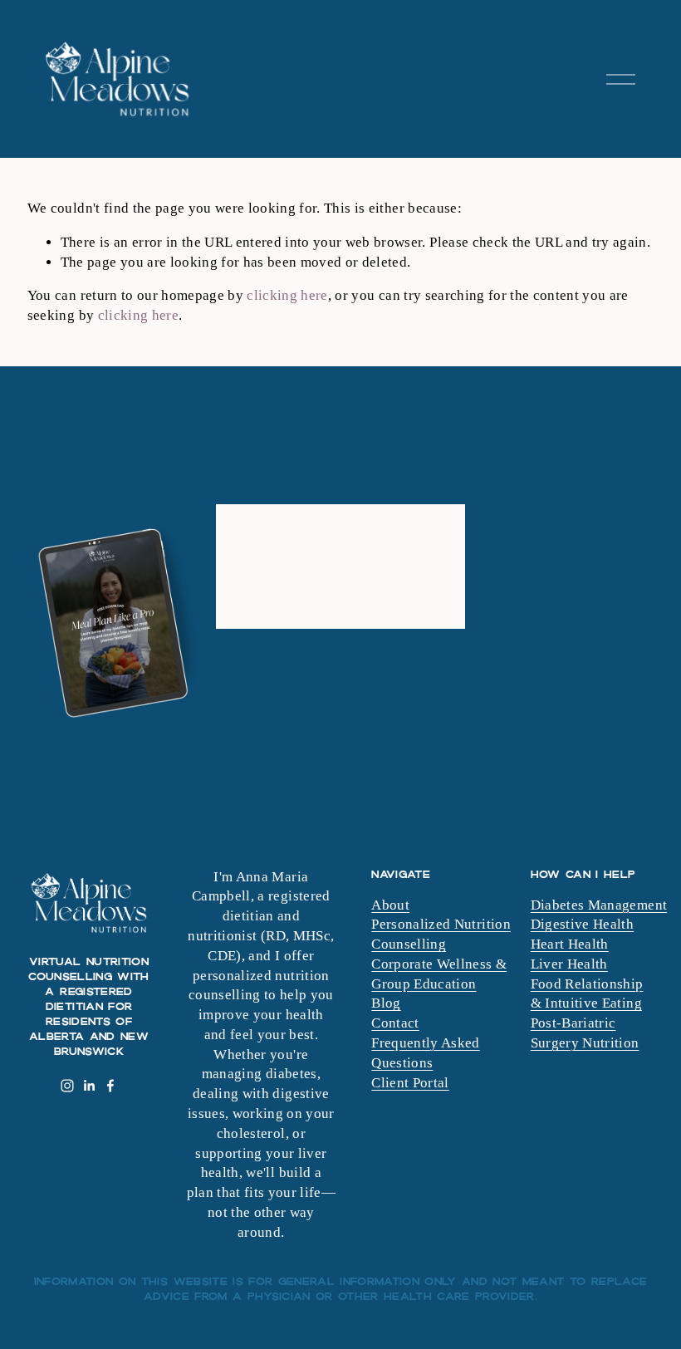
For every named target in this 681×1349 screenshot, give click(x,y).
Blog (385, 1003)
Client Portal (409, 1083)
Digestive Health (582, 924)
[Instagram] (67, 1085)
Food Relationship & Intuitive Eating (587, 994)
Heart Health (570, 944)
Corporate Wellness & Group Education (439, 974)
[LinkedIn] (89, 1085)
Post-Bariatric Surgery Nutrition (585, 1033)
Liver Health (569, 964)
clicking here (287, 295)
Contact (395, 1023)
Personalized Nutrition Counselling (440, 934)
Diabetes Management (599, 905)
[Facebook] (110, 1085)
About (390, 905)
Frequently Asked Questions (425, 1053)
